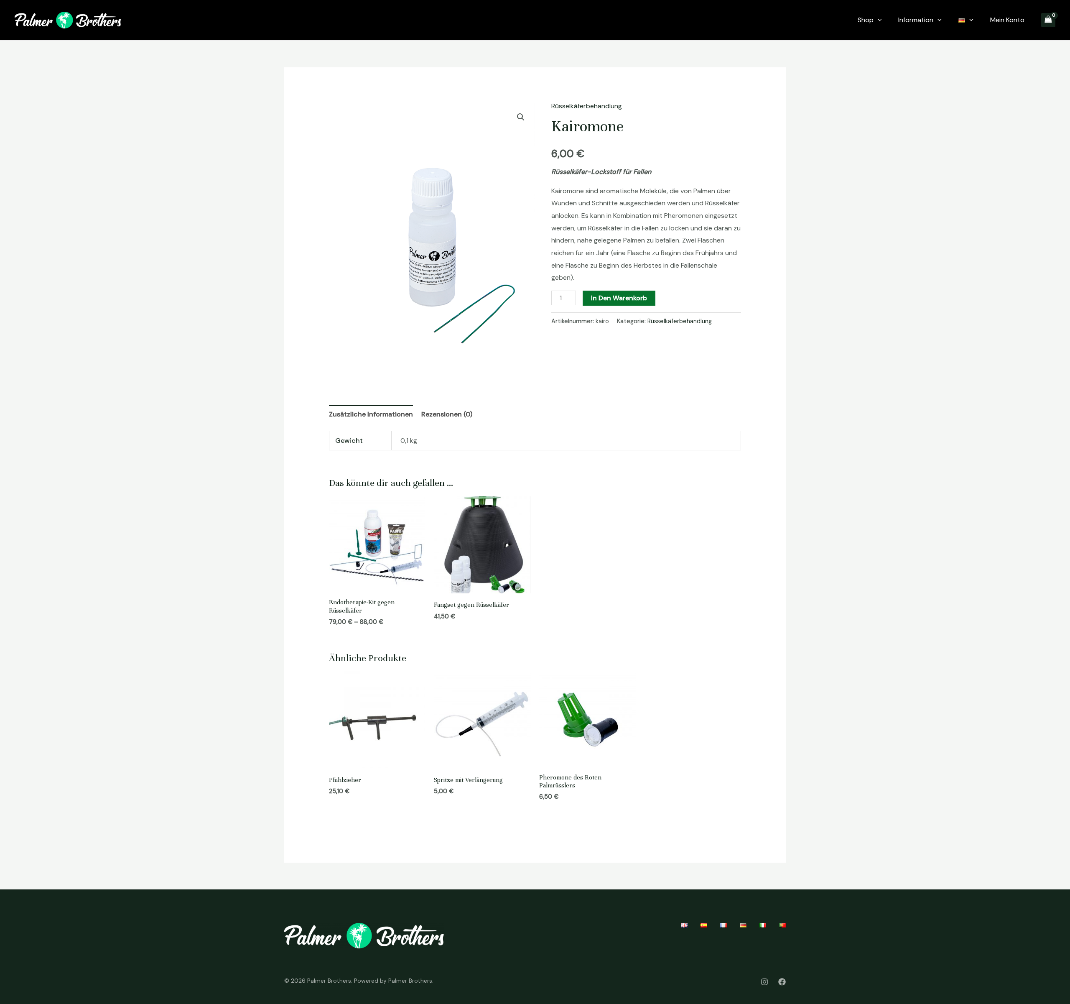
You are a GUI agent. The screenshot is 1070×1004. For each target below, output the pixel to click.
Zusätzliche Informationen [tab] (371, 414)
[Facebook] (782, 982)
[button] (520, 117)
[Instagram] (764, 982)
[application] (878, 20)
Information (915, 19)
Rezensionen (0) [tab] (446, 414)
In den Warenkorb (619, 298)
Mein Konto (1007, 19)
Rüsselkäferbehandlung (586, 106)
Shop (866, 19)
